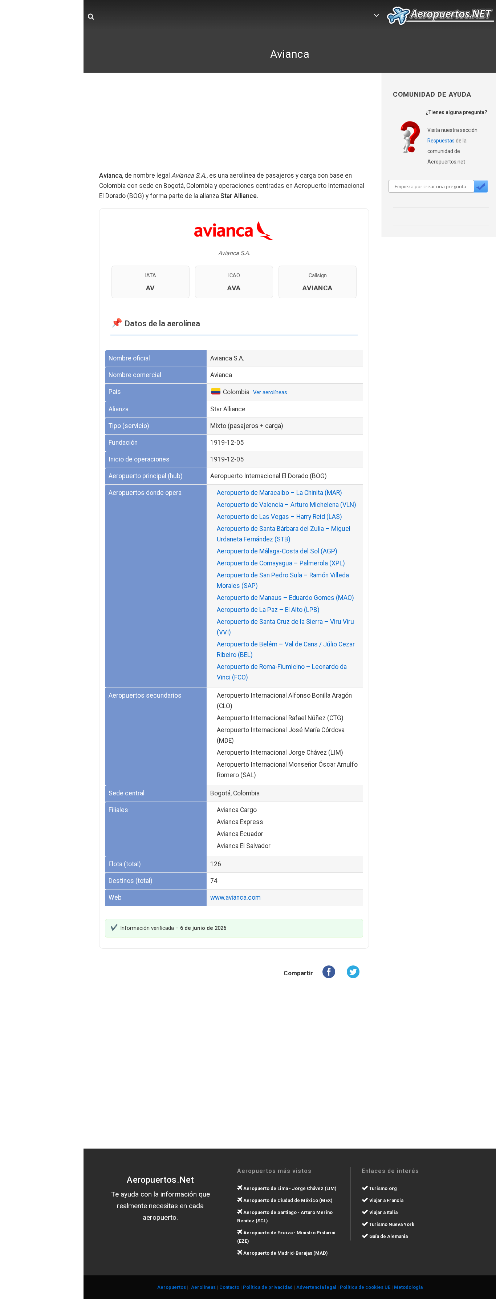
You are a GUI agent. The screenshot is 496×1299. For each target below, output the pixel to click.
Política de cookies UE (365, 1287)
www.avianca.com (235, 897)
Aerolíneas (203, 1287)
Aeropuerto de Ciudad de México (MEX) (287, 1200)
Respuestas (441, 141)
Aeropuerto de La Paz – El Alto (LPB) (268, 609)
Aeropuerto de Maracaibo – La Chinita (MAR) (279, 492)
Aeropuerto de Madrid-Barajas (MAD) (285, 1253)
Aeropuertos (171, 1287)
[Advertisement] (234, 127)
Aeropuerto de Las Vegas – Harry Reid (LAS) (279, 516)
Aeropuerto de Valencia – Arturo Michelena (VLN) (286, 504)
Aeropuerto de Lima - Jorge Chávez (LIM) (289, 1188)
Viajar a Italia (383, 1212)
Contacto (229, 1287)
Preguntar (480, 186)
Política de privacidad (268, 1287)
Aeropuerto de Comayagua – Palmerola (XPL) (281, 563)
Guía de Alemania (388, 1236)
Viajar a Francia (385, 1200)
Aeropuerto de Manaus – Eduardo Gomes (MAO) (285, 597)
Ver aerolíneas (270, 392)
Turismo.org (382, 1188)
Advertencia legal (316, 1287)
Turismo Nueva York (391, 1224)
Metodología (408, 1287)
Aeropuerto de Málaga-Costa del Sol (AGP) (277, 551)
